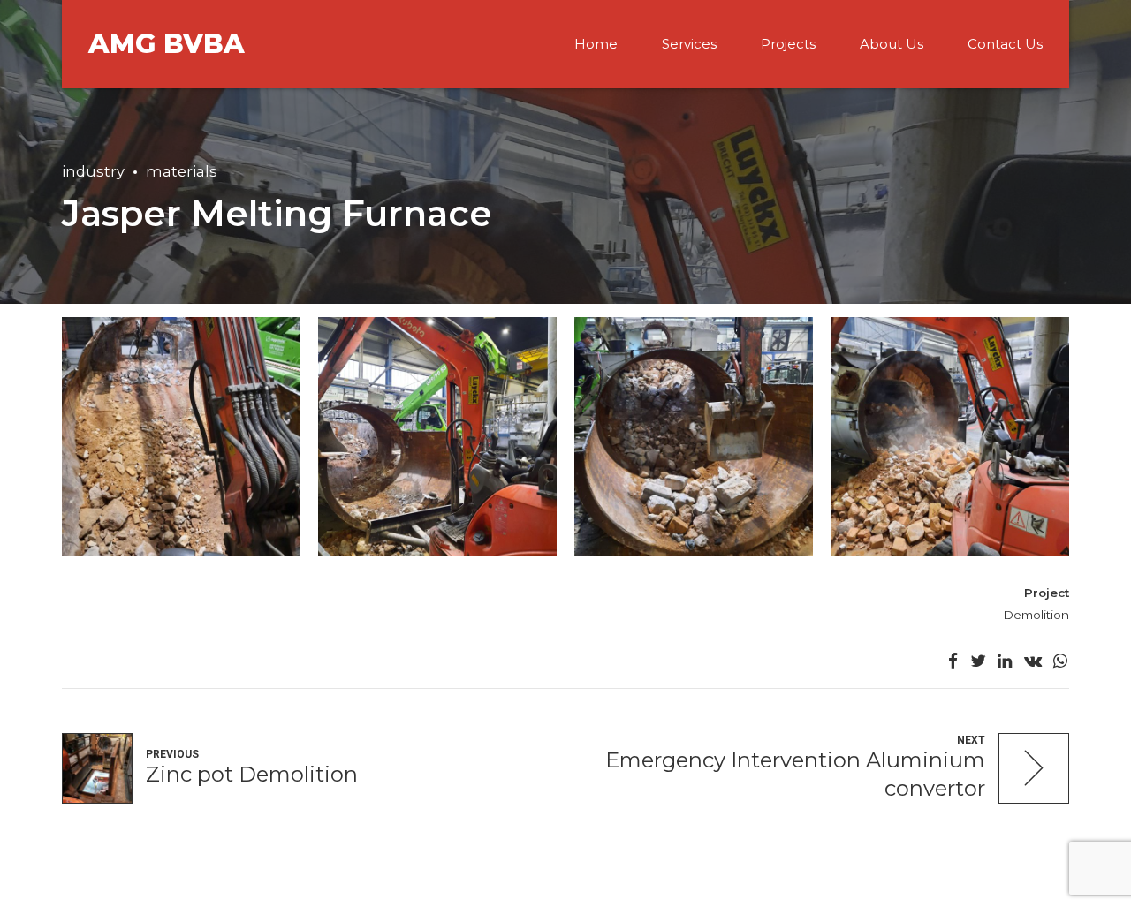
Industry (93, 171)
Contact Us (1005, 43)
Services (689, 43)
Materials (181, 171)
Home (596, 43)
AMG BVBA (166, 43)
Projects (788, 43)
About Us (891, 43)
